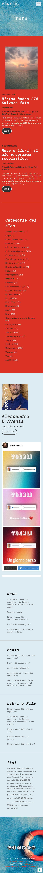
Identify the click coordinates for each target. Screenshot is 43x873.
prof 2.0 (29, 791)
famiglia (28, 774)
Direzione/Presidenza (15, 267)
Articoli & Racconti (10, 111)
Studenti (14, 114)
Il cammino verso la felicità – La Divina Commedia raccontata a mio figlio (20, 603)
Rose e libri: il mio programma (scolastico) (20, 154)
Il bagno (9, 271)
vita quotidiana (20, 805)
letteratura (26, 783)
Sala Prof (5, 114)
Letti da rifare (11, 294)
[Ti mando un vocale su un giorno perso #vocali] (21, 545)
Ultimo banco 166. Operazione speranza (17, 618)
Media (8, 310)
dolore (9, 774)
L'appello (9, 282)
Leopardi (18, 783)
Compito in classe (13, 255)
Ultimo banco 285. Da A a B (21, 744)
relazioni (12, 798)
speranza (10, 802)
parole (9, 791)
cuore (25, 771)
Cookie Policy (24, 866)
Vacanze (9, 352)
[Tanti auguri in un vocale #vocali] (21, 469)
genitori (31, 777)
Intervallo (9, 278)
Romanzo (9, 328)
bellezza (17, 771)
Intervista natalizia (18, 668)
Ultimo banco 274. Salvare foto (21, 100)
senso (30, 798)
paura (15, 791)
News (8, 314)
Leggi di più (9, 431)
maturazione (28, 786)
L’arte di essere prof (18, 624)
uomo (33, 802)
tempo (28, 802)
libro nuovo (10, 306)
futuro (26, 777)
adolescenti (11, 768)
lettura (11, 785)
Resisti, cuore (11, 324)
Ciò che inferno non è (15, 247)
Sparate (9, 340)
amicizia (21, 768)
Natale (26, 789)
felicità (15, 777)
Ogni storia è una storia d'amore (20, 318)
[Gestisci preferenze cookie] (40, 870)
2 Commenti (7, 107)
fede (9, 777)
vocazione (12, 808)
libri (19, 785)
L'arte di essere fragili (15, 286)
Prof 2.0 (10, 4)
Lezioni (8, 298)
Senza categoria (12, 336)
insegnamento (22, 779)
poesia (21, 791)
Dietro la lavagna (13, 263)
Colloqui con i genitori (28, 111)
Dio (34, 771)
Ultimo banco (26, 114)
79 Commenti (8, 163)
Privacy (34, 866)
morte (20, 788)
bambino (10, 771)
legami (10, 783)
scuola (22, 798)
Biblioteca (9, 243)
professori (13, 794)
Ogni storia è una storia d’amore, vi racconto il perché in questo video (20, 683)
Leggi (6, 131)
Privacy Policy (11, 866)
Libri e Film (23, 167)
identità (10, 780)
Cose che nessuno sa (14, 259)
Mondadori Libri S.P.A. (18, 861)
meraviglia (12, 788)
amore (29, 768)
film (21, 777)
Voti (7, 356)
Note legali (28, 864)
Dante (29, 771)
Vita (10, 805)
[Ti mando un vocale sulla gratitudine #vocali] (21, 507)
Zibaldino (9, 360)
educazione (19, 774)
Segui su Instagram (30, 568)
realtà (30, 795)
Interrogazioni (12, 275)
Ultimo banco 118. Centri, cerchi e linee (20, 630)
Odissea (32, 789)
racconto (24, 795)
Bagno (8, 235)
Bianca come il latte (14, 239)
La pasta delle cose (14, 290)
